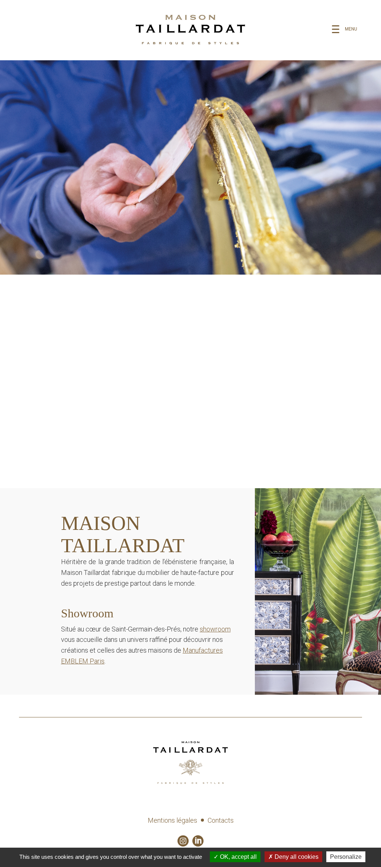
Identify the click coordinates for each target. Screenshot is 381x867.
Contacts (221, 820)
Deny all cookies (295, 857)
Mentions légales (172, 820)
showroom (215, 629)
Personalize (346, 857)
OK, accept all (237, 857)
